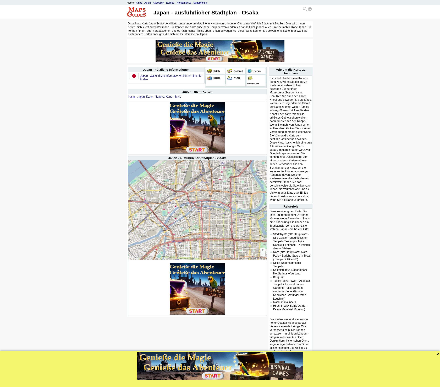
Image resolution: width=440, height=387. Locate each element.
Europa (170, 2)
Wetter (236, 78)
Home (130, 2)
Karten (257, 71)
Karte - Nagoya (155, 96)
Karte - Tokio (173, 96)
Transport (238, 71)
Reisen (216, 78)
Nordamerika (184, 2)
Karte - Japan (136, 96)
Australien (158, 2)
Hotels (216, 71)
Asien (147, 2)
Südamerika (200, 2)
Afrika (139, 2)
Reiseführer (253, 83)
